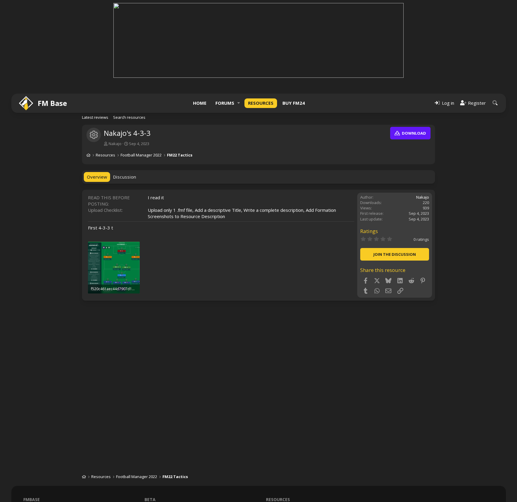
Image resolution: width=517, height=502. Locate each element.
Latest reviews (95, 117)
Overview (97, 177)
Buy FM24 (293, 103)
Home (199, 103)
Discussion (124, 177)
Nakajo (115, 143)
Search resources (129, 117)
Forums (224, 103)
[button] (239, 103)
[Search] (495, 103)
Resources (260, 103)
